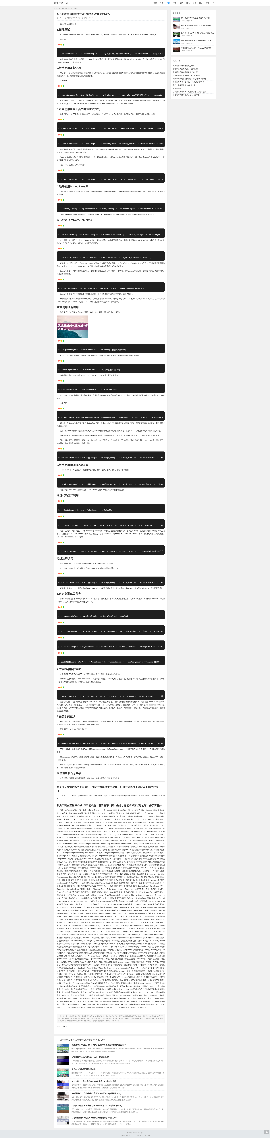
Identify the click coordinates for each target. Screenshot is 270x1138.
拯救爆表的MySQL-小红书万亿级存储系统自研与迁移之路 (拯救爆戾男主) (208, 40)
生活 (161, 3)
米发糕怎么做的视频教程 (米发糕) (185, 72)
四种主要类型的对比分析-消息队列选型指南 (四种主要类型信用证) (205, 33)
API (64, 1026)
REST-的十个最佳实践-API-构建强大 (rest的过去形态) (94, 1081)
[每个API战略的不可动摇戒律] (63, 1072)
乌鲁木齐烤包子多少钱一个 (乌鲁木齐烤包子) (189, 82)
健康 (194, 3)
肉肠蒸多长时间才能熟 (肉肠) (183, 66)
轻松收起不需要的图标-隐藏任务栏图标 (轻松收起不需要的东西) (205, 18)
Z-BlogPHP (132, 1135)
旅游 (181, 3)
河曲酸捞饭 (177, 88)
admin (61, 18)
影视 (188, 3)
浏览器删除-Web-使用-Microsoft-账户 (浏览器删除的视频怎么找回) (205, 48)
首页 (155, 3)
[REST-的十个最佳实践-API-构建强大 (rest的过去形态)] (63, 1084)
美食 (174, 3)
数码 (168, 3)
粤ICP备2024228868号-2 (135, 1133)
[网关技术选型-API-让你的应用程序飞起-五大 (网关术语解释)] (63, 1108)
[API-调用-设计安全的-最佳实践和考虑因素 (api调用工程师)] (63, 1096)
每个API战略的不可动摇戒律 (84, 1069)
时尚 (201, 3)
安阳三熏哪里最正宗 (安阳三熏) (184, 85)
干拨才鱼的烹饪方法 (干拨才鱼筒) (185, 69)
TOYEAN (147, 1135)
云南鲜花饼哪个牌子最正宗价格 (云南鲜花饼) (189, 92)
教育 (207, 3)
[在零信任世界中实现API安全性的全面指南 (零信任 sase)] (63, 1120)
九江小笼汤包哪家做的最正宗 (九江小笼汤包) (189, 79)
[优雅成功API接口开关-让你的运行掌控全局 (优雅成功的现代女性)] (63, 1048)
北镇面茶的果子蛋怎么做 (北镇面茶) (186, 95)
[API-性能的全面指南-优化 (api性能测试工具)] (63, 1060)
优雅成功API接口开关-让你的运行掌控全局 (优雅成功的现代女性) (99, 1045)
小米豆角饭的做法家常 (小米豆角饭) (186, 75)
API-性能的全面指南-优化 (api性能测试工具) (90, 1057)
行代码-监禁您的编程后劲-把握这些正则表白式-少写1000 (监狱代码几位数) (209, 25)
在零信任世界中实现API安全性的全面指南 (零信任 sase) (95, 1118)
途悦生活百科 (61, 3)
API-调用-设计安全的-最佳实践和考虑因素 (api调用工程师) (96, 1093)
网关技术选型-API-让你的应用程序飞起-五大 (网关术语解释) (97, 1106)
